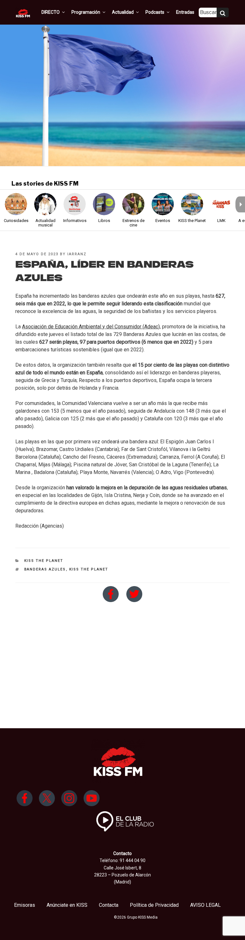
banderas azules (45, 569)
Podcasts (154, 12)
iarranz (76, 254)
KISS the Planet (43, 561)
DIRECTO (50, 12)
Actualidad (123, 12)
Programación (85, 12)
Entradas (185, 12)
